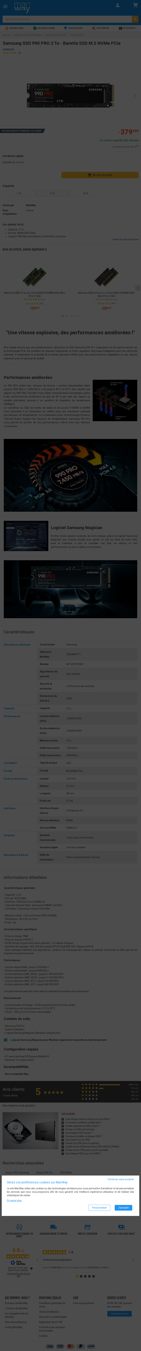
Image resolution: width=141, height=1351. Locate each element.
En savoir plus (14, 1200)
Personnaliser (99, 1207)
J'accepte (123, 1207)
